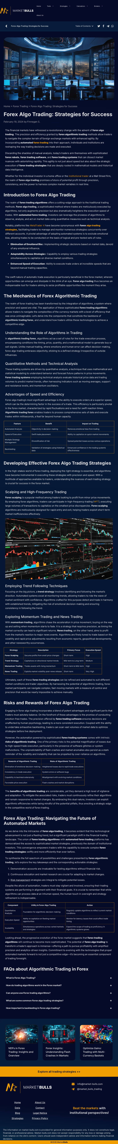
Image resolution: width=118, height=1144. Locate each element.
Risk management (20, 880)
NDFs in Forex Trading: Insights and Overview (20, 1052)
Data (17, 1107)
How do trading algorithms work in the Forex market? (34, 985)
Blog (17, 1113)
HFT (96, 501)
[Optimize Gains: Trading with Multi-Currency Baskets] (96, 1035)
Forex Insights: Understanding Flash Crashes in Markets (58, 1052)
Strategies (63, 6)
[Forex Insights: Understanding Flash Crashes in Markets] (59, 1035)
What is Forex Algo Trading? (20, 977)
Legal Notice (40, 1113)
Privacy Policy (40, 1118)
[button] (98, 26)
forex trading (40, 142)
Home (39, 6)
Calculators (81, 6)
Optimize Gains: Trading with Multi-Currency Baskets (94, 1052)
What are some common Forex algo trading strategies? (34, 1000)
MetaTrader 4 (37, 225)
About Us (40, 15)
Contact (40, 1107)
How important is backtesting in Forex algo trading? (33, 1008)
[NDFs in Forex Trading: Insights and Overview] (21, 1035)
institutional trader (79, 176)
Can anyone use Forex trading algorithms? (28, 993)
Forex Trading (20, 106)
